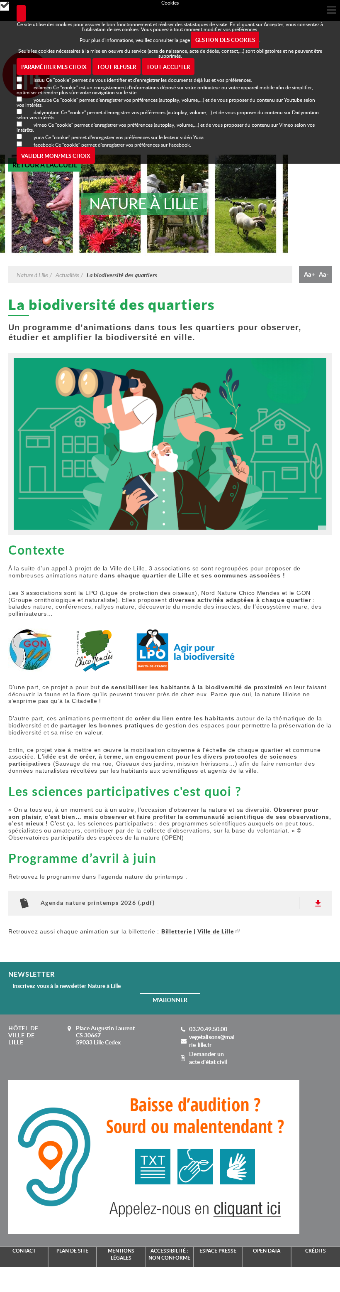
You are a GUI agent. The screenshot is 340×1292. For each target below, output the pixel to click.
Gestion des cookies (225, 40)
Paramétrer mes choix (54, 67)
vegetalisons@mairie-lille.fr (212, 1041)
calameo (43, 87)
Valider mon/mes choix (55, 156)
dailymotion (47, 112)
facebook (44, 144)
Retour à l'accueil (44, 164)
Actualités (67, 274)
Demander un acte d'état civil (208, 1058)
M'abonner (170, 1000)
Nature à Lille (32, 274)
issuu (39, 79)
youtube (43, 99)
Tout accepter (168, 67)
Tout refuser (116, 67)
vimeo (40, 124)
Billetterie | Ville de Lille (197, 931)
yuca (39, 137)
